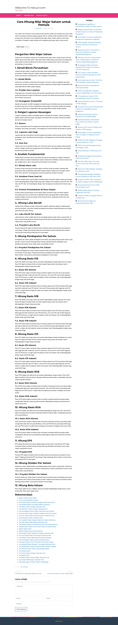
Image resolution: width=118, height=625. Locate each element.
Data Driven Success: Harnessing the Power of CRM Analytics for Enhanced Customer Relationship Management (88, 60)
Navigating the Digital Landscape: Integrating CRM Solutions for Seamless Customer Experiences (88, 67)
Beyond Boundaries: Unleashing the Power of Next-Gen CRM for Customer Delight (87, 122)
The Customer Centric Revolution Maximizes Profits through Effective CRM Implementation (88, 75)
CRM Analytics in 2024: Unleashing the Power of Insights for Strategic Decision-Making (88, 135)
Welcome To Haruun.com (30, 7)
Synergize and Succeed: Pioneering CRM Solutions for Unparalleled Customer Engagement (89, 109)
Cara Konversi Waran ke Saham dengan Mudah (60, 572)
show (26, 47)
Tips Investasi (24, 567)
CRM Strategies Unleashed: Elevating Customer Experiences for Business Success (88, 45)
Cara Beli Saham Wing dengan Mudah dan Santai (28, 572)
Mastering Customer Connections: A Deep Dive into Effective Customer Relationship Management (88, 52)
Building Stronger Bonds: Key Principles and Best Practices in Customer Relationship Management (89, 32)
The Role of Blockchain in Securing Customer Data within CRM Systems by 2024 (88, 164)
